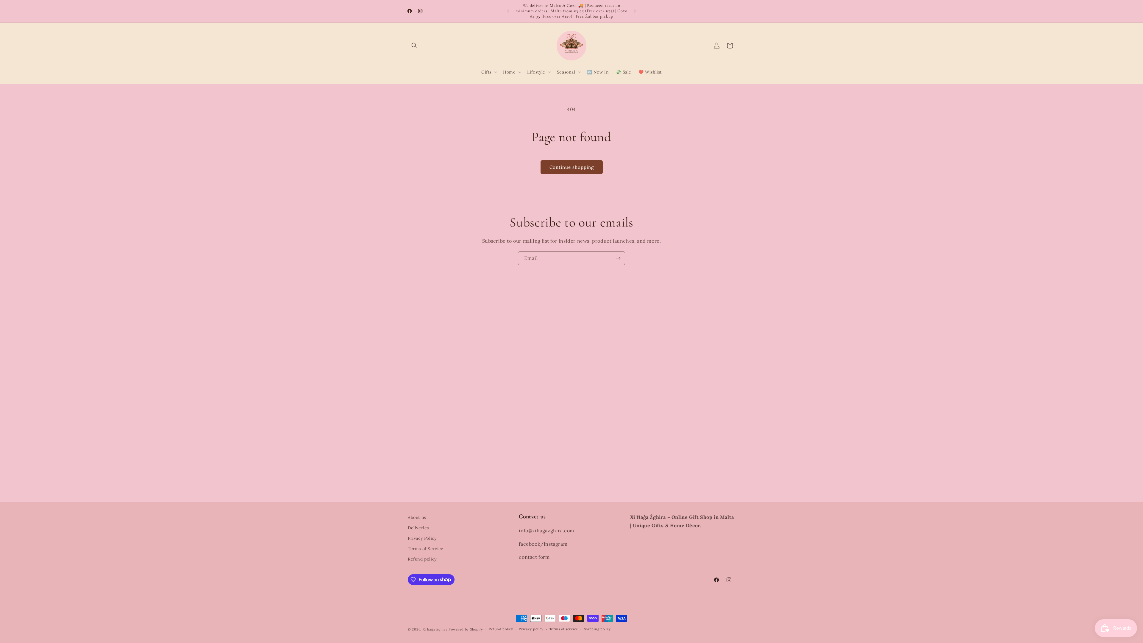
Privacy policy (531, 629)
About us (417, 517)
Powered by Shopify (466, 629)
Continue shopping (571, 167)
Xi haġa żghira (435, 629)
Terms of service (563, 629)
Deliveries (418, 527)
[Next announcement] (634, 11)
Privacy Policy (422, 538)
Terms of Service (426, 548)
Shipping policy (597, 629)
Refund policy (422, 559)
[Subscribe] (618, 258)
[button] (414, 45)
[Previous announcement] (508, 11)
